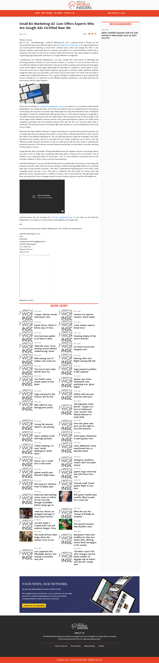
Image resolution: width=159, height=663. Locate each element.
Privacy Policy (76, 646)
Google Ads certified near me (70, 45)
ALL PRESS (58, 13)
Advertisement (89, 646)
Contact (101, 646)
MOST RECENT (47, 13)
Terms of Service (61, 646)
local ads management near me (63, 217)
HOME (37, 13)
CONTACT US (69, 13)
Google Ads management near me (52, 106)
